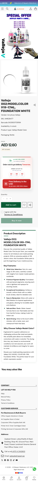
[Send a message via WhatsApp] (34, 469)
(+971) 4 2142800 (18, 451)
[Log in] (30, 8)
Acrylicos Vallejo (13, 115)
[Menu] (2, 8)
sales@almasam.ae (17, 456)
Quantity (4, 194)
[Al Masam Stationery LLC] (18, 8)
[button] (35, 8)
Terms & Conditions (13, 214)
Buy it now (17, 220)
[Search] (7, 8)
